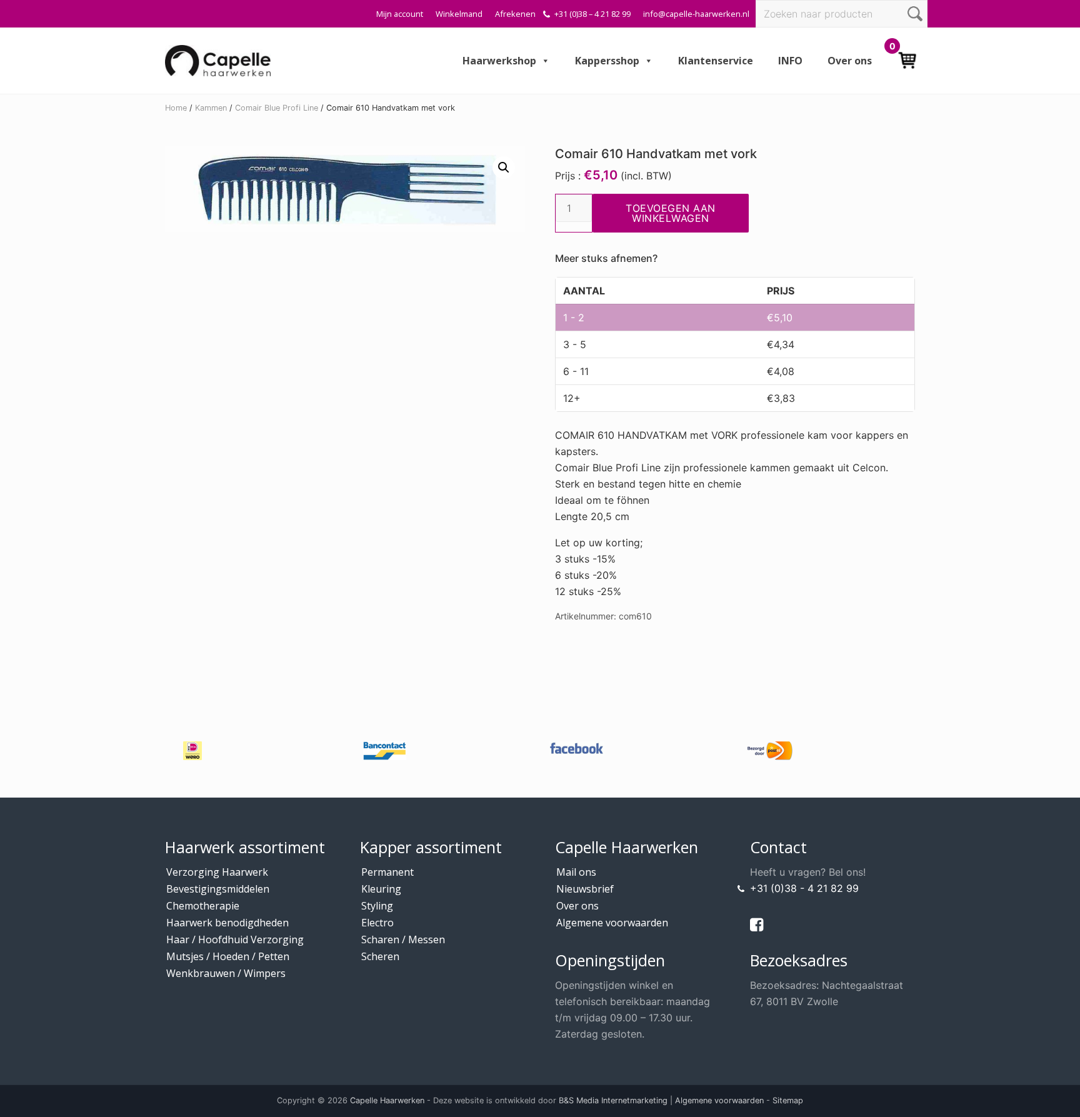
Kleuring (381, 889)
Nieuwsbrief (585, 889)
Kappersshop (607, 61)
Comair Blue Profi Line (276, 108)
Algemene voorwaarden (612, 922)
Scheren (380, 956)
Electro (377, 922)
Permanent (387, 872)
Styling (377, 906)
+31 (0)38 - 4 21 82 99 (804, 888)
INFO (790, 61)
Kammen (211, 108)
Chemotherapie (202, 906)
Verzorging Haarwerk (217, 872)
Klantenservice (715, 61)
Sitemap (787, 1100)
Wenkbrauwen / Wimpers (226, 973)
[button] (503, 167)
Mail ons (576, 872)
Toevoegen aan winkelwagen (671, 213)
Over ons (850, 61)
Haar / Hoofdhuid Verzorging (235, 939)
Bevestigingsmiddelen (217, 889)
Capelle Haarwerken (387, 1100)
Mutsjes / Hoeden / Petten (227, 956)
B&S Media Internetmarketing (613, 1100)
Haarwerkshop (499, 61)
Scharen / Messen (403, 939)
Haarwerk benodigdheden (227, 922)
